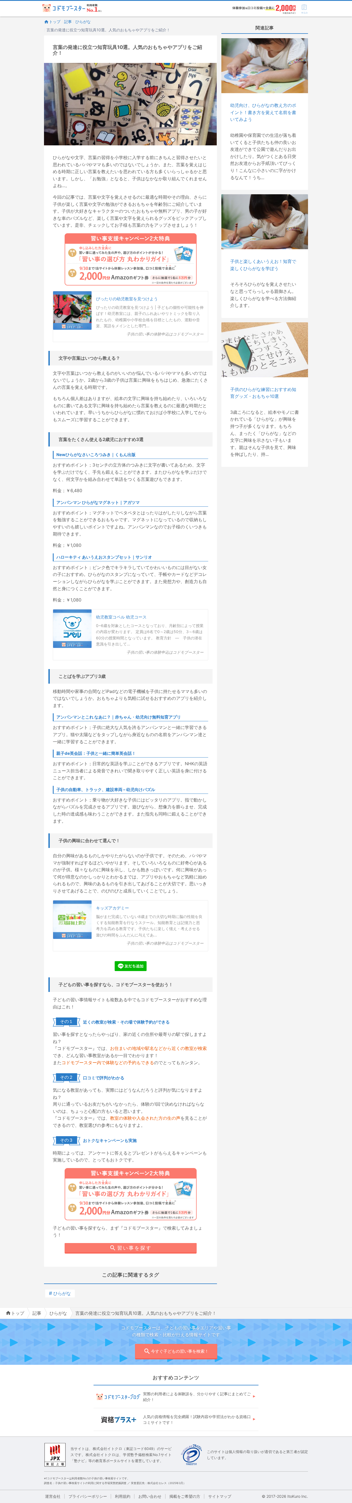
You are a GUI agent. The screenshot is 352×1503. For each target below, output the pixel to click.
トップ (55, 21)
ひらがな (83, 21)
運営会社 (53, 1496)
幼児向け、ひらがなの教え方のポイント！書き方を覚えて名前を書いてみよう (263, 112)
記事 (68, 21)
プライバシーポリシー (87, 1496)
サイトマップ (219, 1496)
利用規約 (122, 1496)
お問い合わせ (149, 1496)
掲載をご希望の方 (184, 1496)
